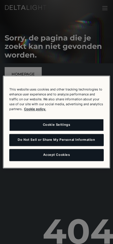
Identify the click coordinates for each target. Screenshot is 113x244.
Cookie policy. (35, 109)
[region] (56, 121)
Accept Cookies (56, 155)
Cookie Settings (56, 125)
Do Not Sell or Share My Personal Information (56, 140)
